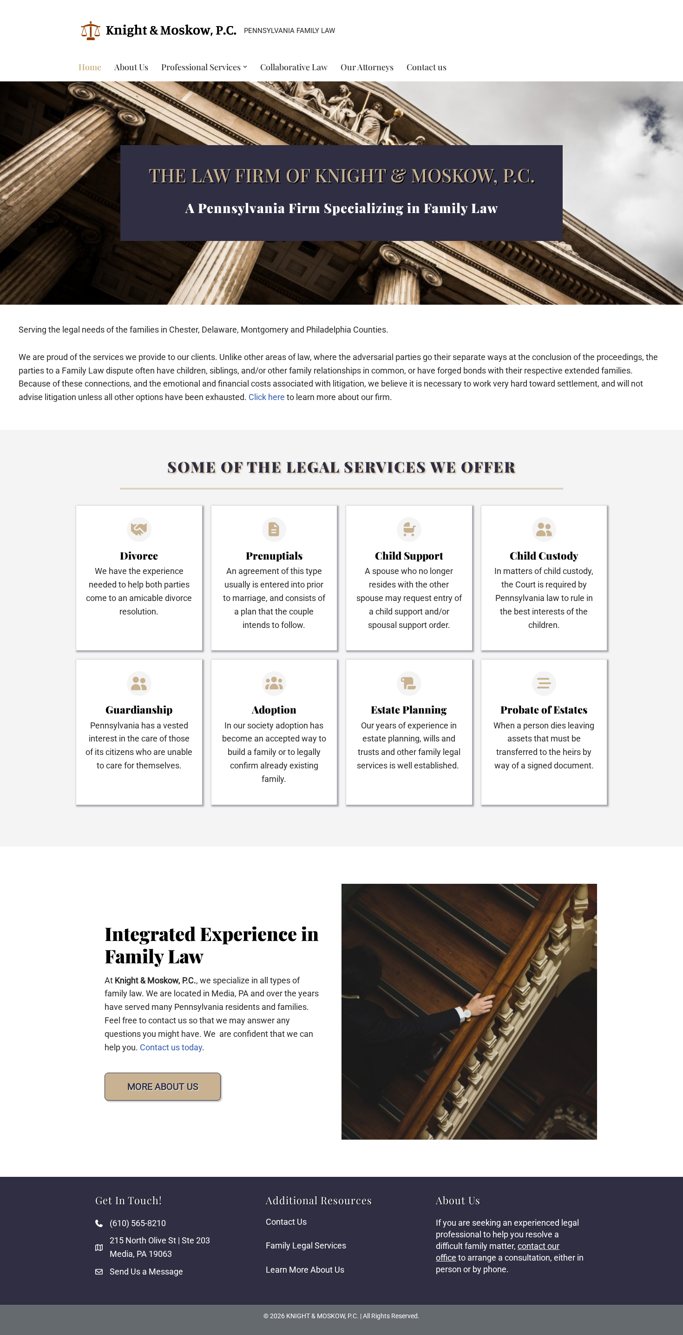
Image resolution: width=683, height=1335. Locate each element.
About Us (131, 67)
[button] (245, 67)
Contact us (427, 67)
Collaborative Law (294, 67)
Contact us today (171, 1047)
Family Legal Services (306, 1245)
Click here (267, 397)
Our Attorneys (367, 67)
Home (90, 67)
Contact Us (286, 1222)
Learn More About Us (305, 1270)
